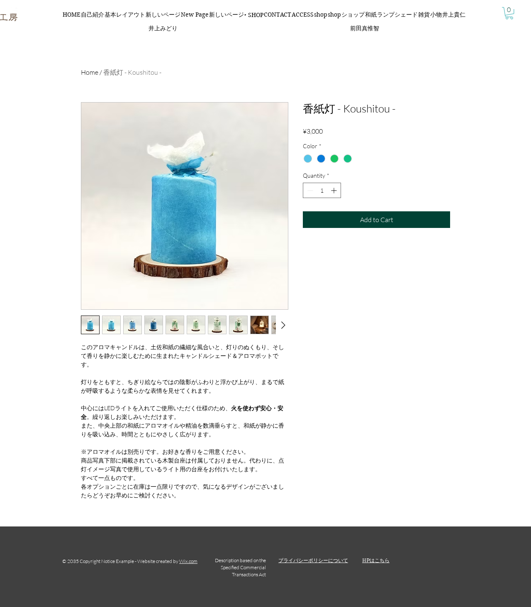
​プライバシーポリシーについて (313, 560)
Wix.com (188, 561)
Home (89, 72)
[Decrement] (309, 190)
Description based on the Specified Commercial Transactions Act (240, 567)
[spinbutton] (321, 190)
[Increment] (334, 190)
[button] (509, 13)
